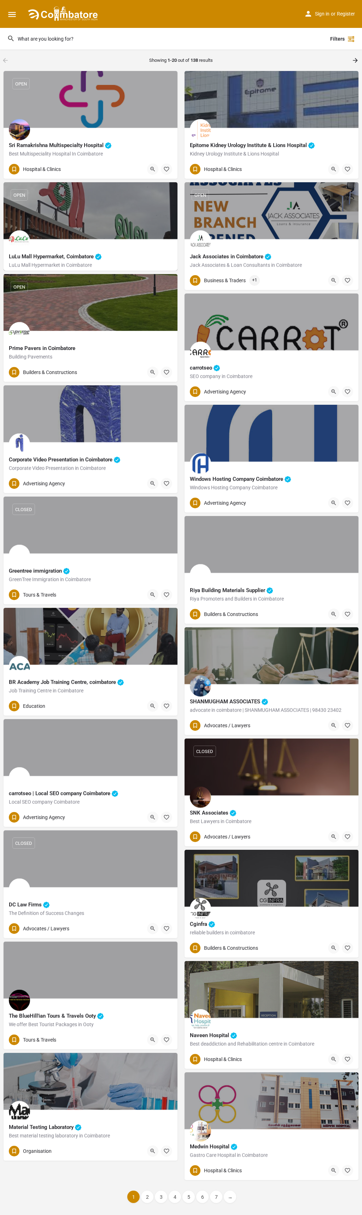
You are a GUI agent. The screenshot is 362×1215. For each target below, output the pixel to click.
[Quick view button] (152, 169)
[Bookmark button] (166, 169)
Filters (337, 39)
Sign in (322, 14)
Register (346, 14)
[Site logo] (64, 14)
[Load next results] (356, 60)
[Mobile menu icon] (12, 14)
